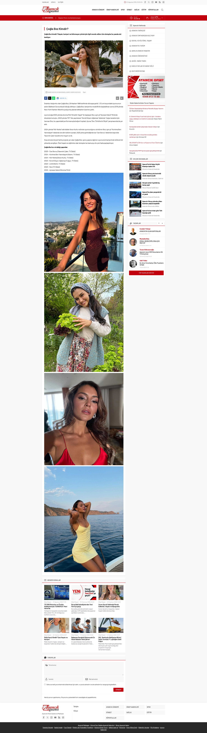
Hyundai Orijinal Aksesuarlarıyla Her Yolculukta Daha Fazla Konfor (79, 18)
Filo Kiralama (154, 727)
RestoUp (122, 727)
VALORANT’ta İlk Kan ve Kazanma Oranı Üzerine (144, 143)
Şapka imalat (58, 727)
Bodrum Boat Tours (101, 727)
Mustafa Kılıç (144, 228)
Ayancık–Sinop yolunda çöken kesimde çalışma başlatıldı (152, 202)
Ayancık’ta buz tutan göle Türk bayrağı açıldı (152, 212)
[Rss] (159, 2)
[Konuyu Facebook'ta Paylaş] (45, 98)
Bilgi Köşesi (47, 602)
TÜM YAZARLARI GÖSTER (146, 273)
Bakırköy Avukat (144, 727)
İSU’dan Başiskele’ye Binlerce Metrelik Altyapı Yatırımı (146, 108)
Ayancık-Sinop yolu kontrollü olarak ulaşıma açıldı (151, 175)
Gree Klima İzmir (131, 727)
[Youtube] (156, 2)
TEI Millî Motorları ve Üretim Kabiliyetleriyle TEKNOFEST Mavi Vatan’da (55, 606)
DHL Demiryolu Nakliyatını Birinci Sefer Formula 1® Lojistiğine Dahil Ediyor (109, 639)
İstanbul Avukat (48, 727)
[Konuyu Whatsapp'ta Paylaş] (53, 98)
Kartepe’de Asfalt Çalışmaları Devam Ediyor (143, 127)
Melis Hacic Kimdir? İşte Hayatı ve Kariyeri (56, 638)
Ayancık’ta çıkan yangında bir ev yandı (151, 193)
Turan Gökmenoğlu (147, 239)
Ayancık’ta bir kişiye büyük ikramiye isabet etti (151, 165)
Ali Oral (142, 261)
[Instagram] (152, 2)
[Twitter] (148, 2)
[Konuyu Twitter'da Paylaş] (49, 98)
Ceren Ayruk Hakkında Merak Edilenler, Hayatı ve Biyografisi (109, 605)
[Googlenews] (163, 2)
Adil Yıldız (143, 250)
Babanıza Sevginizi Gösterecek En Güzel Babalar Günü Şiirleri (83, 638)
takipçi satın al (113, 727)
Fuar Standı (67, 727)
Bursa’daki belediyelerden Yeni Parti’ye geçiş (82, 605)
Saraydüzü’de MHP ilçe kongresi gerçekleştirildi (144, 151)
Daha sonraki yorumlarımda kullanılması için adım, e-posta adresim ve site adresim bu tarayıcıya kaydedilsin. (81, 684)
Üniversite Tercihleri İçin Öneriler (150, 264)
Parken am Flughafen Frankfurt (83, 727)
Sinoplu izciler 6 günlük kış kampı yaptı (151, 184)
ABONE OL (63, 98)
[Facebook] (145, 2)
